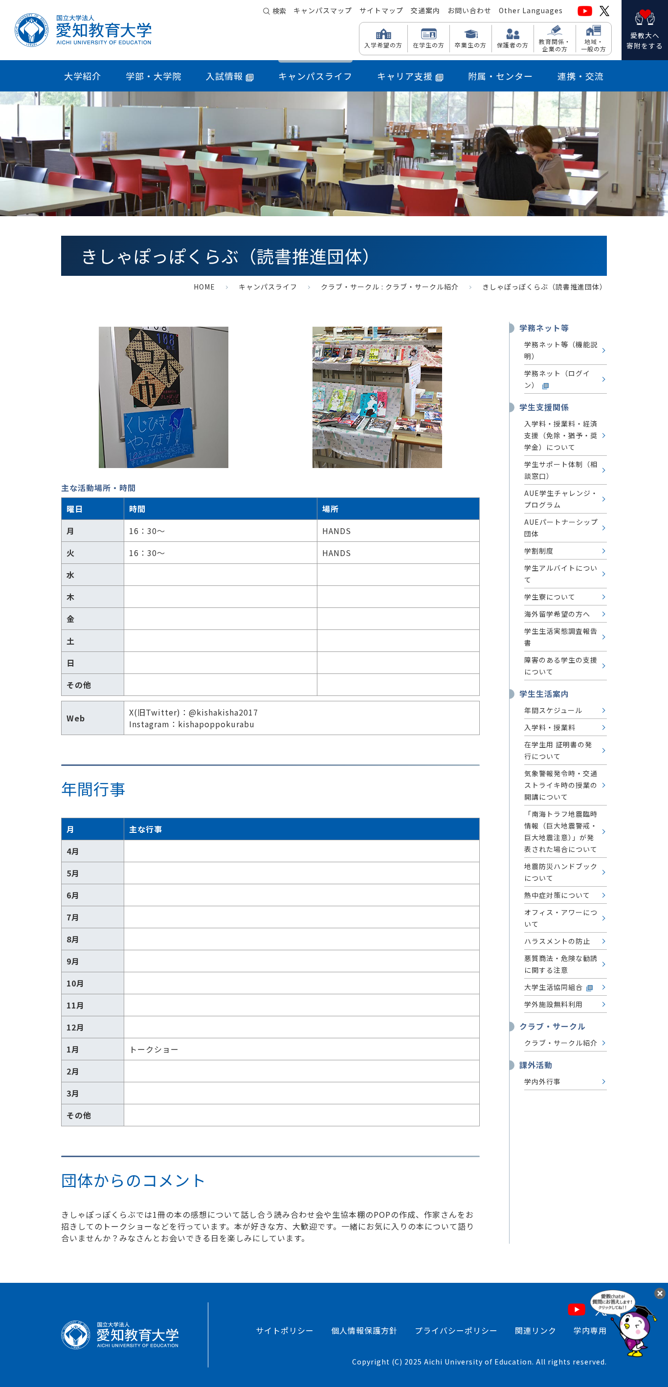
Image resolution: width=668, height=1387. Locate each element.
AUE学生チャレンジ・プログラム (561, 499)
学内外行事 (542, 1081)
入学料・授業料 (550, 727)
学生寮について (550, 597)
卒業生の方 (471, 44)
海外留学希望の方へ (557, 614)
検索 (279, 11)
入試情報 (224, 76)
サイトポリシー (285, 1330)
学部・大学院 (153, 76)
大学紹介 (82, 76)
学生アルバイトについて (561, 573)
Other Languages (531, 10)
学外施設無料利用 (553, 1004)
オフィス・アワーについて (561, 918)
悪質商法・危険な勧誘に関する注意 (561, 964)
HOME (204, 286)
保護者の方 (513, 44)
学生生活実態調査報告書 (561, 637)
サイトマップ (381, 10)
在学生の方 (429, 44)
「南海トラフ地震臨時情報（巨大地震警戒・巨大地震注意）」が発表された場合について (561, 831)
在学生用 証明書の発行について (558, 750)
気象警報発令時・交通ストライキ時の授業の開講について (561, 785)
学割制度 (539, 551)
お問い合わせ (469, 10)
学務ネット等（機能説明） (561, 350)
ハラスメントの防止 (557, 941)
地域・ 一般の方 (593, 44)
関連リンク (536, 1330)
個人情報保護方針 (364, 1330)
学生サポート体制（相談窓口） (561, 470)
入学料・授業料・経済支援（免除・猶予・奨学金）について (561, 435)
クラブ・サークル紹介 (422, 286)
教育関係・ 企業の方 (555, 44)
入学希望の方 (383, 44)
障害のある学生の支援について (561, 665)
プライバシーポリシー (456, 1330)
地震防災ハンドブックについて (561, 872)
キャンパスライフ (315, 76)
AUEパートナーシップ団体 (561, 527)
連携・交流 (580, 76)
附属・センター (500, 76)
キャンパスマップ (322, 10)
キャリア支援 (405, 76)
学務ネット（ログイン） (557, 379)
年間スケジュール (553, 710)
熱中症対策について (557, 895)
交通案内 (425, 10)
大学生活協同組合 (553, 987)
